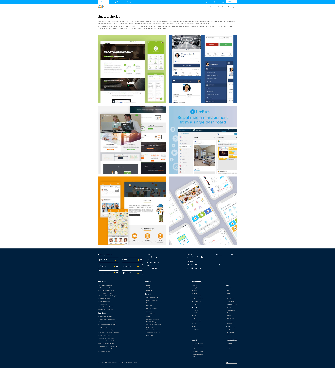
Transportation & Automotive (153, 332)
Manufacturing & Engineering (153, 324)
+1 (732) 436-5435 (153, 262)
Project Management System (106, 293)
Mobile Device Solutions (152, 319)
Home (206, 1)
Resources (210, 1)
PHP (195, 318)
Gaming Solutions (150, 316)
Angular (196, 288)
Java (195, 323)
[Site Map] (197, 257)
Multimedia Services (104, 351)
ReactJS (195, 290)
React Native (230, 298)
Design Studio (117, 2)
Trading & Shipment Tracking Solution (109, 296)
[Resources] (188, 257)
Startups (103, 2)
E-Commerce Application (105, 285)
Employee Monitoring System (106, 290)
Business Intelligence (198, 343)
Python (195, 326)
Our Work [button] (221, 7)
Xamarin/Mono (231, 301)
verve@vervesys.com (154, 257)
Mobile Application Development (107, 324)
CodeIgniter (196, 329)
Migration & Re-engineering (106, 338)
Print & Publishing (151, 322)
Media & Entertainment (152, 297)
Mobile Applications (198, 354)
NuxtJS (195, 304)
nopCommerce (230, 318)
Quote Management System (106, 306)
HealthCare (149, 305)
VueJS (195, 293)
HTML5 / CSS (197, 301)
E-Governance (149, 327)
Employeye (149, 290)
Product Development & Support (107, 322)
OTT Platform (103, 304)
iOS (228, 290)
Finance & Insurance (151, 308)
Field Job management (105, 301)
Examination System (104, 298)
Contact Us (218, 1)
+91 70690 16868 (153, 268)
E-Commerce (149, 335)
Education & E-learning (152, 330)
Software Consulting (198, 346)
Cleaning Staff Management (106, 309)
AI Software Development (105, 316)
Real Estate (149, 311)
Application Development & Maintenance (109, 332)
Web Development (104, 327)
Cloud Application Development (107, 330)
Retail (147, 303)
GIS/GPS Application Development (108, 346)
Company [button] (231, 7)
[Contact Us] (193, 257)
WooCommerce (231, 310)
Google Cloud (230, 332)
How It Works (202, 7)
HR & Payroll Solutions (105, 288)
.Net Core (196, 313)
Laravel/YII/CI (197, 321)
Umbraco (229, 323)
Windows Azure (231, 335)
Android (229, 288)
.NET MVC (196, 310)
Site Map (222, 1)
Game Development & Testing (106, 349)
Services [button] (212, 7)
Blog (214, 1)
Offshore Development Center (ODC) (108, 343)
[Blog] (202, 257)
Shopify (229, 315)
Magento (229, 313)
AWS (228, 329)
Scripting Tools (197, 296)
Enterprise (130, 2)
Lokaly (148, 285)
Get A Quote (231, 1)
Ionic (228, 296)
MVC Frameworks (198, 298)
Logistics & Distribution (152, 300)
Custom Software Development (107, 319)
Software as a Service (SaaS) (106, 340)
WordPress (230, 321)
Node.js (195, 315)
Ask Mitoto (149, 288)
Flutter (229, 293)
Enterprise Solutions (104, 335)
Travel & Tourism (150, 313)
